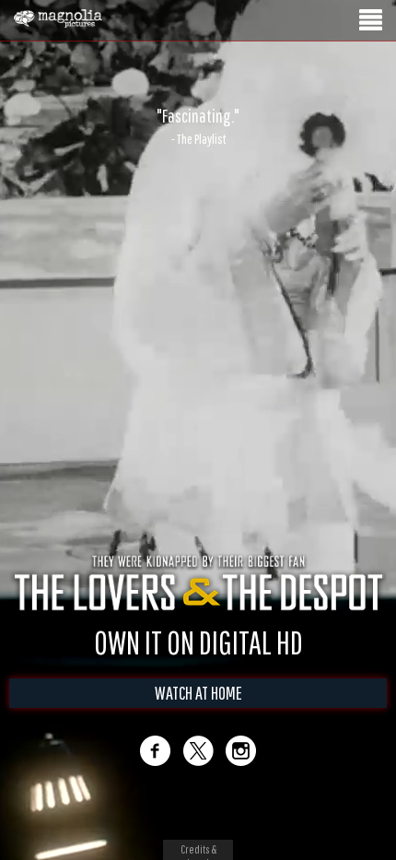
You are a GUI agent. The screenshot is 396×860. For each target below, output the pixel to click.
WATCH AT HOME (198, 692)
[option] (198, 126)
